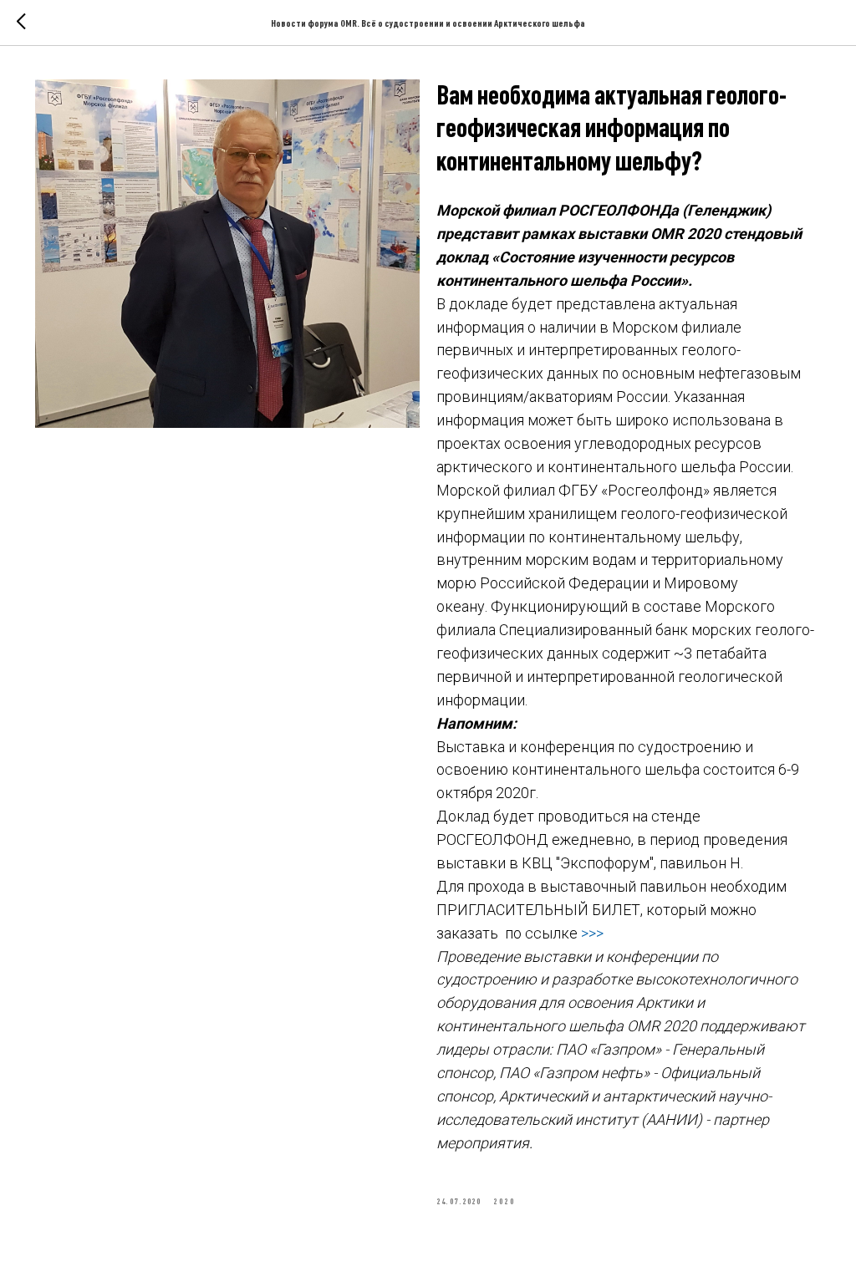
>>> (592, 933)
